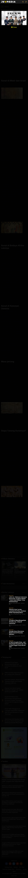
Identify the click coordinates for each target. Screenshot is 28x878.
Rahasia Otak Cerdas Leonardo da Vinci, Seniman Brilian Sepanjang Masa (17, 611)
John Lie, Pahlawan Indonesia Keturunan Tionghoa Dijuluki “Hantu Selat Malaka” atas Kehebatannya (18, 599)
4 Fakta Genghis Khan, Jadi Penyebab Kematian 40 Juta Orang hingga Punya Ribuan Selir (17, 644)
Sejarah (11, 595)
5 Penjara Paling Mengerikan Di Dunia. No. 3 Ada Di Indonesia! (17, 622)
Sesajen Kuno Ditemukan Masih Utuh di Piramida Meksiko (16, 632)
